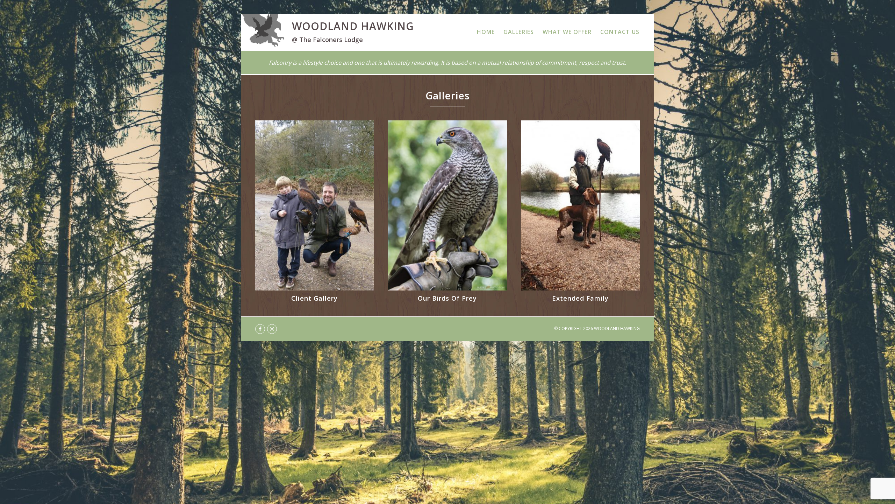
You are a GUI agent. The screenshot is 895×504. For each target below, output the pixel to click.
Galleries (518, 32)
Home (486, 32)
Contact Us (619, 32)
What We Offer (567, 32)
